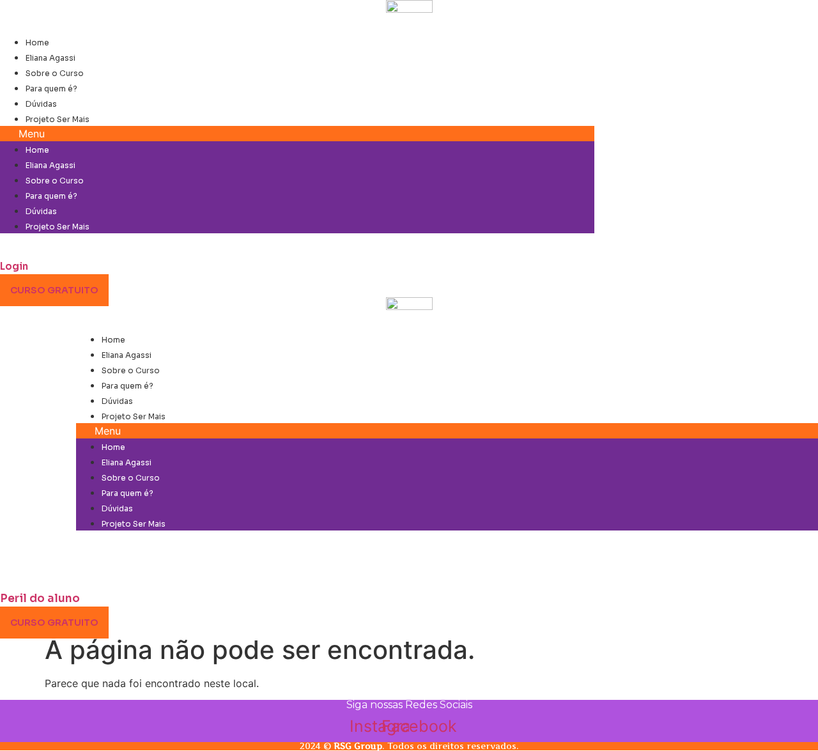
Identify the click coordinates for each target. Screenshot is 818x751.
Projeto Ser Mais (57, 119)
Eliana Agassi (50, 58)
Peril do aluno (40, 598)
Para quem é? (51, 88)
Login (14, 266)
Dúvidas (41, 104)
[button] (297, 133)
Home (37, 42)
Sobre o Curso (55, 73)
